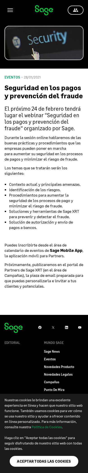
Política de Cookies (47, 427)
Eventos (12, 77)
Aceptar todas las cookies (44, 461)
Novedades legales (58, 374)
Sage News (52, 351)
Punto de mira (54, 390)
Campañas (51, 382)
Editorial (12, 343)
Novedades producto (59, 367)
